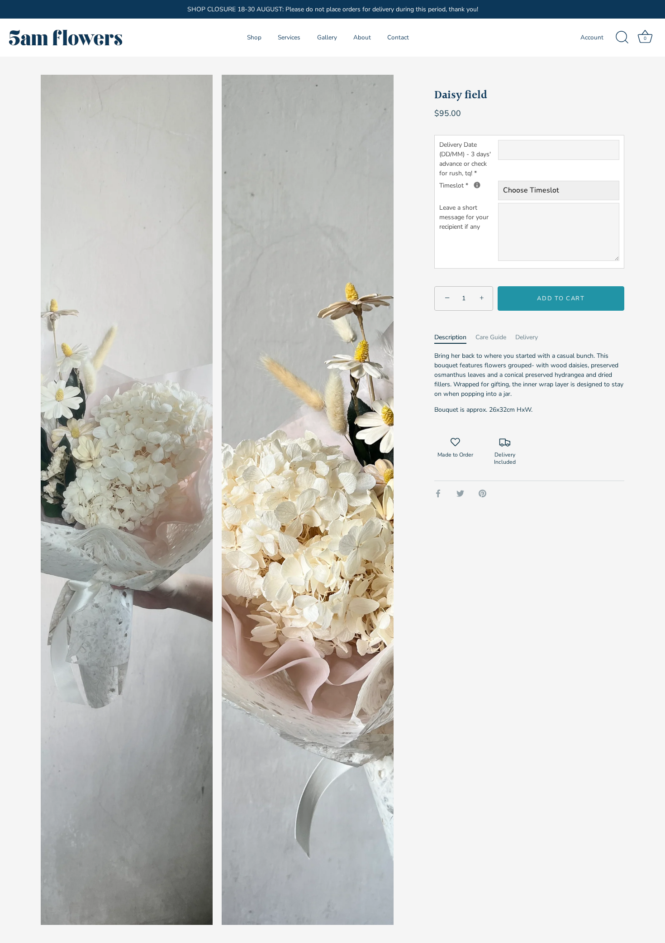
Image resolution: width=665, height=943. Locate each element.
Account (591, 37)
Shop (254, 37)
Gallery (327, 37)
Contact (398, 37)
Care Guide (490, 337)
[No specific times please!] (477, 185)
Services (289, 37)
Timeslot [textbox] (468, 185)
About (362, 37)
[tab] (454, 337)
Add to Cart (561, 298)
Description (450, 337)
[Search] (622, 38)
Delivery (526, 337)
